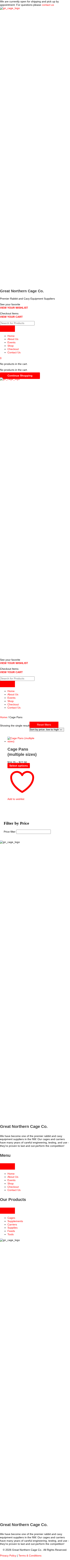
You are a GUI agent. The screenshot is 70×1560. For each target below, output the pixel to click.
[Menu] (7, 329)
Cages (11, 1218)
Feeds (11, 1231)
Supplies (12, 1227)
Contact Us (14, 352)
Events (11, 342)
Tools (10, 1234)
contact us (48, 5)
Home (11, 336)
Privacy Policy (8, 1555)
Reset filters (44, 724)
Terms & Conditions (29, 1555)
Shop (10, 345)
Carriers (12, 1224)
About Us (12, 339)
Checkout (13, 349)
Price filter (9, 831)
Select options (18, 765)
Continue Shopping (19, 375)
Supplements (15, 1221)
